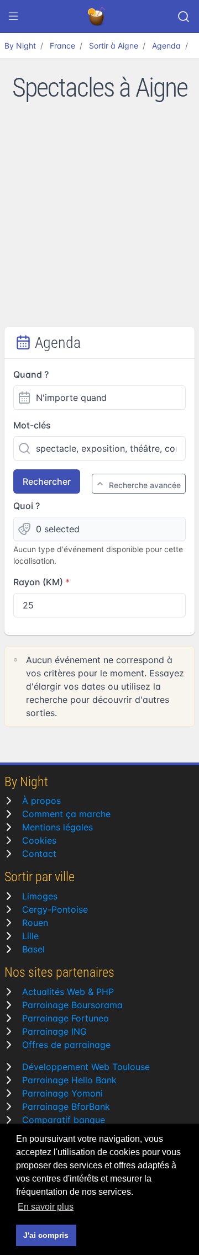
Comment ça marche (66, 813)
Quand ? (31, 374)
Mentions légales (57, 827)
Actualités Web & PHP (68, 991)
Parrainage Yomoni (62, 1093)
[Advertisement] (99, 222)
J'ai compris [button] (46, 1235)
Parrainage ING (54, 1031)
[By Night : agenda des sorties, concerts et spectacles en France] (97, 16)
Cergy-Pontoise (55, 909)
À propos (41, 800)
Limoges (39, 896)
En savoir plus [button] (46, 1206)
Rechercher (47, 481)
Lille (30, 935)
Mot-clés (32, 425)
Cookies (39, 840)
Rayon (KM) (38, 581)
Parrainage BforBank (66, 1106)
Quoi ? (26, 505)
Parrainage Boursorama (72, 1004)
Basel (33, 949)
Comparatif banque (63, 1119)
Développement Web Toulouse (86, 1066)
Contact (39, 853)
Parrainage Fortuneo (65, 1018)
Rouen (35, 922)
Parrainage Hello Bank (69, 1079)
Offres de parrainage (66, 1044)
